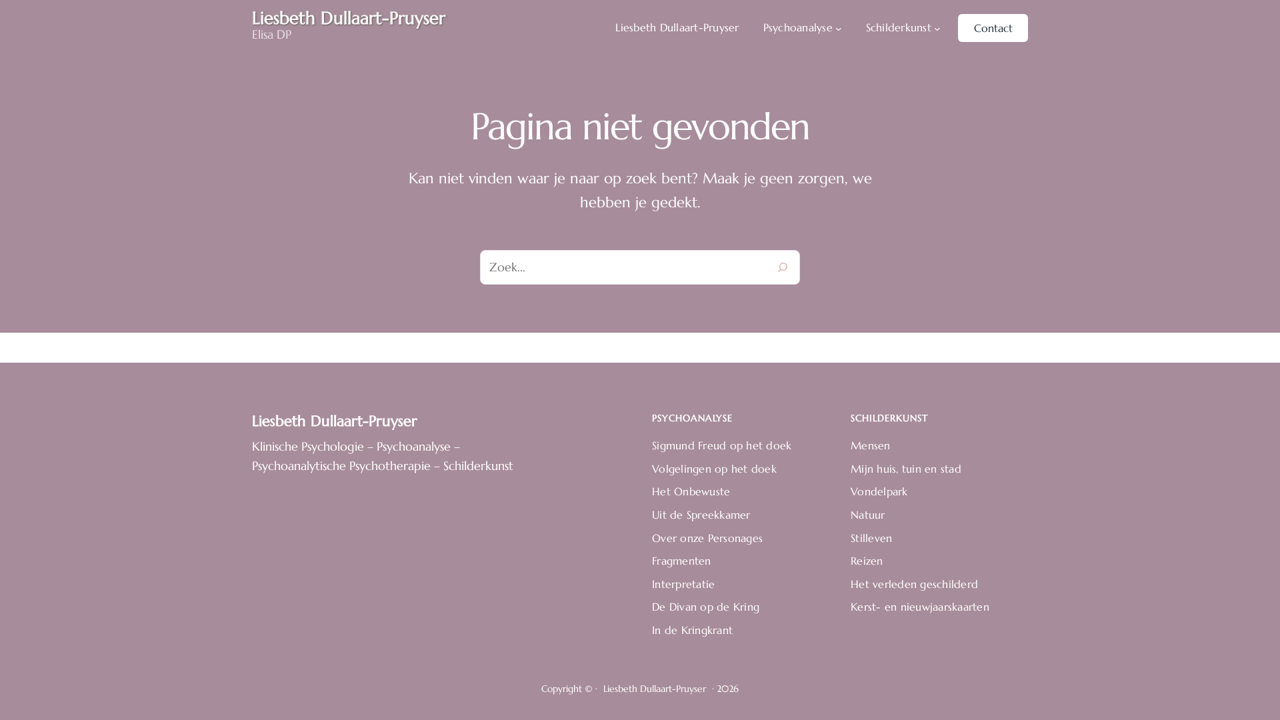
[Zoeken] (783, 267)
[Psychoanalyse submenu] (838, 28)
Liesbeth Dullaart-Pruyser (334, 421)
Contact (993, 28)
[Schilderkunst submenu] (937, 28)
